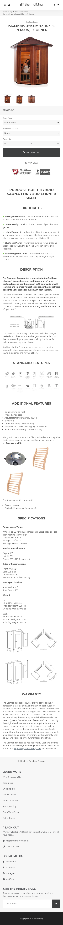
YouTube (9, 879)
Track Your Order (11, 812)
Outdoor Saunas (21, 12)
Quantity (7, 139)
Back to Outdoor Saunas (32, 761)
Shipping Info (9, 789)
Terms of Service (10, 800)
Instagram (10, 873)
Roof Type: (8, 118)
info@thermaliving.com (17, 841)
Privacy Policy (9, 806)
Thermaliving (7, 12)
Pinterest (10, 867)
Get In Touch (9, 818)
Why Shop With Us (12, 777)
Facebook (10, 861)
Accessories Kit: (10, 128)
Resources (8, 783)
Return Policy (9, 794)
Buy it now (31, 163)
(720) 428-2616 (12, 846)
